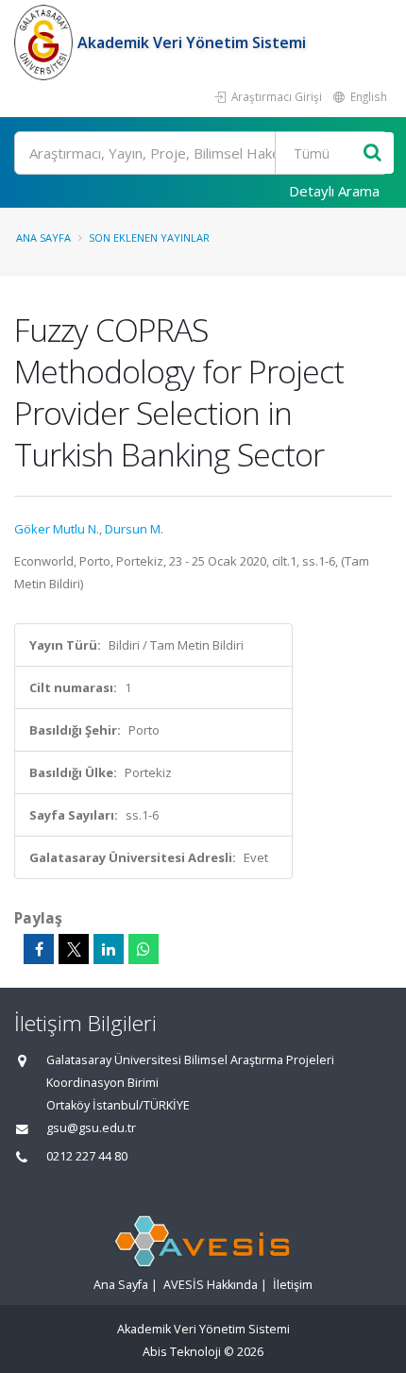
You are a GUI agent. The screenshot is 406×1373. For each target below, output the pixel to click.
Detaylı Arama (334, 190)
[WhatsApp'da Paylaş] (143, 949)
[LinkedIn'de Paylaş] (108, 949)
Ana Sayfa (43, 237)
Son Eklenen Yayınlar (149, 237)
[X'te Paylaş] (74, 949)
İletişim (293, 1285)
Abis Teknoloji (182, 1352)
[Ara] (372, 153)
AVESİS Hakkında (210, 1285)
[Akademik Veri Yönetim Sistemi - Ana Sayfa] (45, 42)
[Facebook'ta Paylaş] (39, 949)
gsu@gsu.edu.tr (91, 1128)
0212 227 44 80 (86, 1156)
